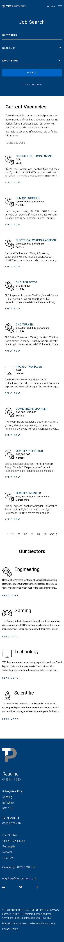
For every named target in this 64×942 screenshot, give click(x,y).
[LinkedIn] (3, 887)
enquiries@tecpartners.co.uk (19, 878)
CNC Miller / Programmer (34, 156)
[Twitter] (20, 887)
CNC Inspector (26, 282)
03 (32, 534)
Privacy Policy (10, 928)
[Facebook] (37, 887)
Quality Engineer (28, 493)
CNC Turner (24, 324)
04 (38, 534)
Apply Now (12, 182)
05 (45, 534)
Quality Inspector (29, 451)
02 (25, 534)
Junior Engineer (28, 198)
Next (52, 534)
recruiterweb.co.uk (46, 923)
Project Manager (29, 366)
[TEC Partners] (14, 7)
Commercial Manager (32, 408)
